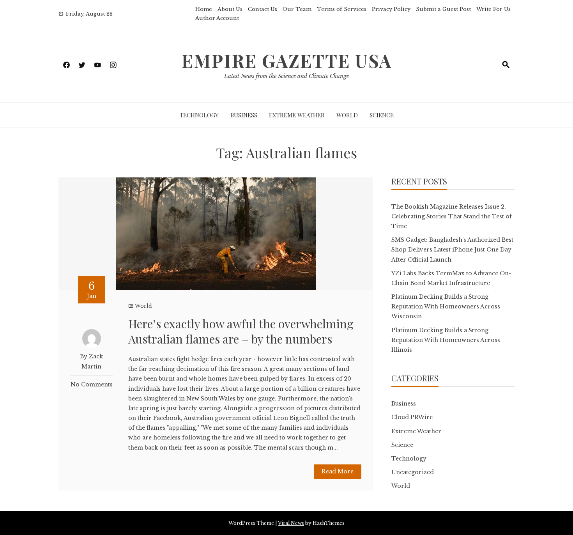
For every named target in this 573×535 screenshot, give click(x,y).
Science (382, 115)
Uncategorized (412, 472)
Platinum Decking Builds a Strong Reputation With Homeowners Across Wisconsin (445, 306)
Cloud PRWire (412, 417)
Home (203, 9)
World (347, 115)
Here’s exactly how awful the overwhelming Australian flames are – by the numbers (241, 331)
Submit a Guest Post (443, 9)
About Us (230, 9)
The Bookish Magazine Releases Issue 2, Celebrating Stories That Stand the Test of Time (451, 216)
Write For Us (493, 9)
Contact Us (262, 9)
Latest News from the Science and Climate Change (286, 76)
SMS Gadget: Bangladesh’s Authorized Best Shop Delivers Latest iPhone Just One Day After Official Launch (452, 249)
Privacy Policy (391, 9)
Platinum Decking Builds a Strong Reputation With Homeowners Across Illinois (445, 340)
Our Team (297, 9)
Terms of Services (341, 9)
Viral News (291, 523)
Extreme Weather (297, 115)
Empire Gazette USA (287, 60)
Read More (338, 471)
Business (243, 115)
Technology (199, 115)
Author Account (217, 18)
